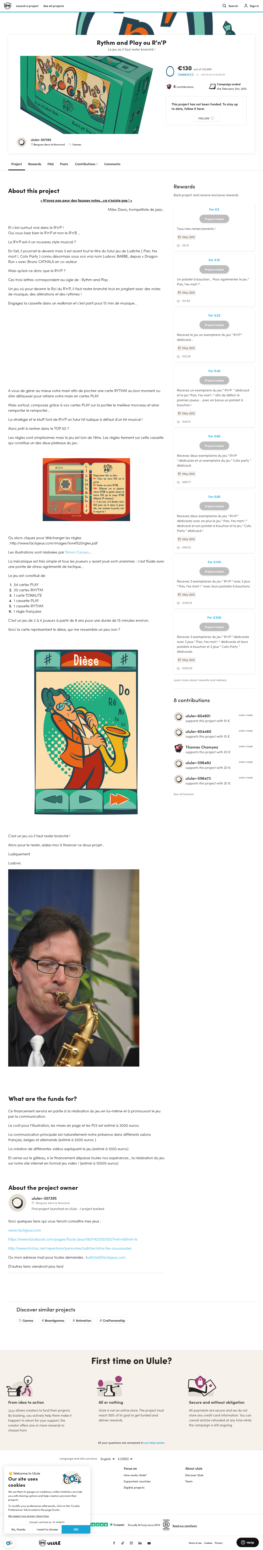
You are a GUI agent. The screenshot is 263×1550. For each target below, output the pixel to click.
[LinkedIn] (140, 1543)
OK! (76, 1529)
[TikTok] (122, 1543)
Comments (112, 163)
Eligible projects (134, 1487)
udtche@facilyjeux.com (106, 1257)
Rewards (34, 163)
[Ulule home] (70, 1543)
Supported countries (137, 1481)
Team (189, 1481)
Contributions (86, 163)
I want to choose (47, 1529)
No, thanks (18, 1529)
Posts (64, 163)
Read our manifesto (185, 1525)
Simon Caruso (77, 552)
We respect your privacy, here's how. (28, 1516)
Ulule (11, 1410)
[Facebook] (114, 1543)
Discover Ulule (194, 1475)
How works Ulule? (135, 1475)
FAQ (50, 163)
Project (16, 163)
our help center (154, 1443)
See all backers (184, 794)
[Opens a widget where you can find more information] (247, 1543)
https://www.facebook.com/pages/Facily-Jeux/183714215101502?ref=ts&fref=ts (72, 1239)
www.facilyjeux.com (24, 1230)
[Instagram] (131, 1543)
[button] (9, 1543)
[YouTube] (149, 1543)
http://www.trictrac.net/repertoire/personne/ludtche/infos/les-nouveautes (70, 1248)
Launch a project (27, 6)
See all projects (53, 6)
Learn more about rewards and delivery (200, 680)
